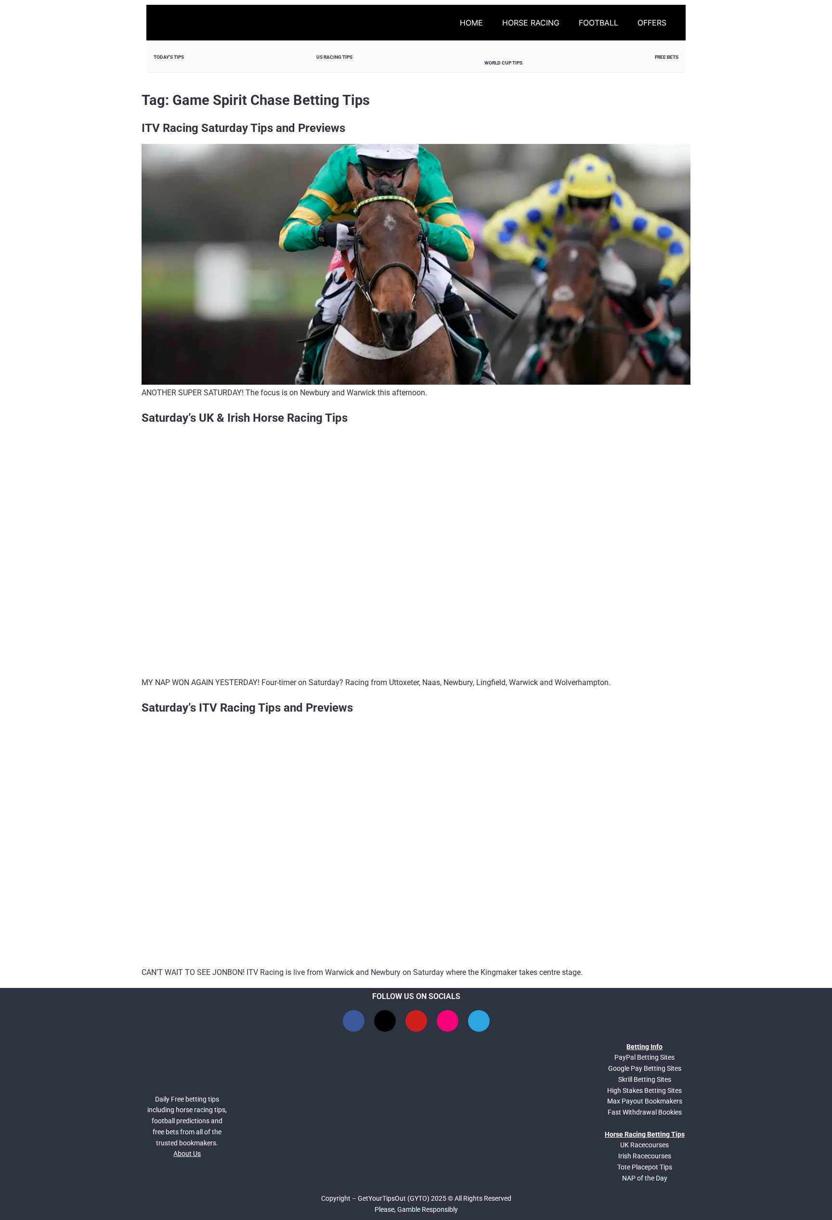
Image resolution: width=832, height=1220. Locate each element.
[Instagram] (447, 1021)
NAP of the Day (644, 1178)
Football (598, 22)
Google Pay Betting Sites (644, 1068)
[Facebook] (353, 1021)
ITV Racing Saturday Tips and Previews (243, 128)
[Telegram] (479, 1021)
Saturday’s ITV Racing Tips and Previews (247, 707)
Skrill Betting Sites (644, 1079)
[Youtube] (416, 1021)
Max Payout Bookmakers (644, 1101)
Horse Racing (530, 22)
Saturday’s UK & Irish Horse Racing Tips (245, 418)
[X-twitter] (385, 1021)
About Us (187, 1153)
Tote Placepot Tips (644, 1167)
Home (471, 22)
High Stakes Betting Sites (644, 1090)
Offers (651, 22)
